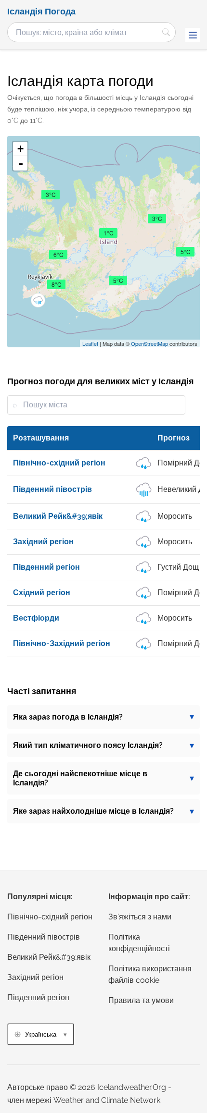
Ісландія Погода (41, 11)
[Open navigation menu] (192, 35)
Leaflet (90, 343)
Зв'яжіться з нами (139, 916)
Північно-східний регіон (49, 916)
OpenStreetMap (149, 343)
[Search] (166, 32)
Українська (40, 1034)
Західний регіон (35, 977)
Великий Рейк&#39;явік (49, 957)
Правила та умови (141, 1000)
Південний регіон (38, 997)
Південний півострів (43, 937)
